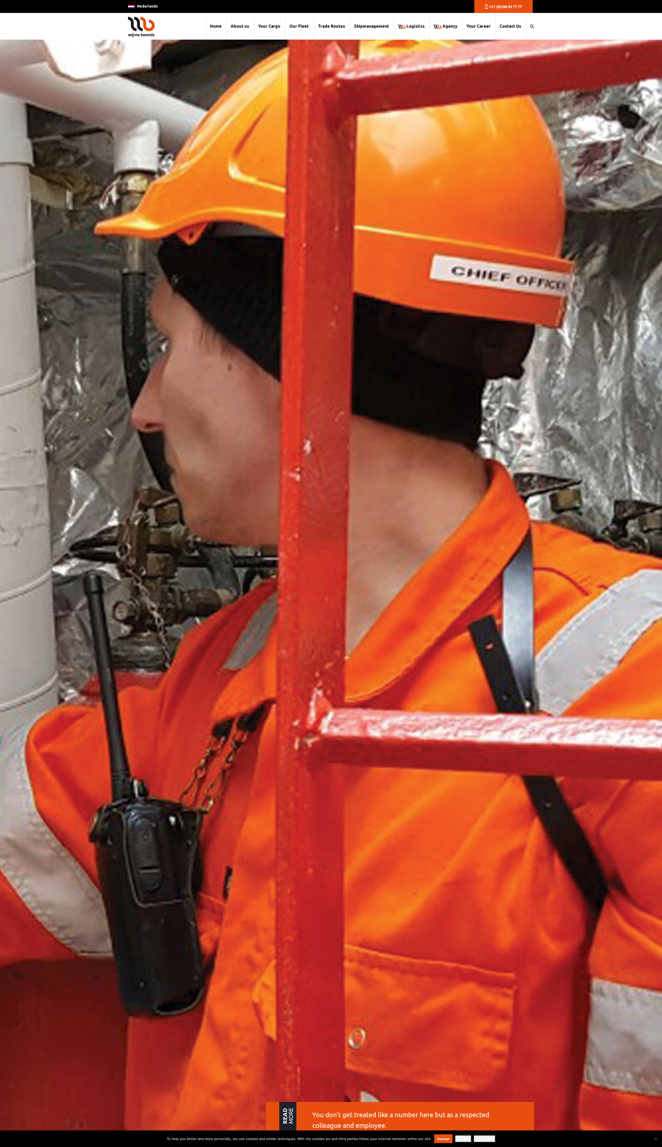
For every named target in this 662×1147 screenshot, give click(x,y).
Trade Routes (331, 26)
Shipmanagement (371, 26)
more (288, 1116)
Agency (449, 26)
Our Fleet (299, 26)
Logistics (415, 26)
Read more (484, 1139)
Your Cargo (269, 26)
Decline (463, 1139)
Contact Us (510, 26)
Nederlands (147, 6)
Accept (443, 1139)
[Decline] (655, 1138)
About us (240, 26)
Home (216, 26)
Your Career (479, 26)
